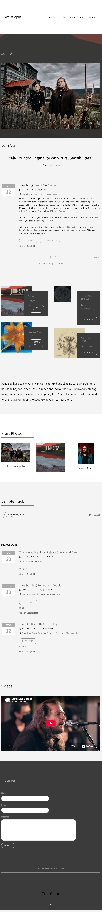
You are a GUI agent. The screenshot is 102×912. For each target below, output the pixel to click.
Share (25, 569)
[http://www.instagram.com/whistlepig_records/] (43, 893)
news (81, 17)
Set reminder (49, 240)
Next (96, 257)
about (73, 17)
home (51, 17)
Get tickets (28, 240)
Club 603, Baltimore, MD (32, 561)
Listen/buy (89, 319)
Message (5, 816)
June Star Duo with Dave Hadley (38, 624)
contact (93, 17)
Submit (8, 845)
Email (3, 804)
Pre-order (36, 308)
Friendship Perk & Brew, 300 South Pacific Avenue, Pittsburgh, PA (50, 633)
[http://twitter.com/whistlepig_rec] (58, 893)
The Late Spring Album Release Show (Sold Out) (48, 552)
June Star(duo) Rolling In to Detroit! (40, 585)
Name (3, 793)
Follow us (43, 263)
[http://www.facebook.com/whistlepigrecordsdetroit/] (51, 893)
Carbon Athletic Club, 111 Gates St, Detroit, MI (41, 594)
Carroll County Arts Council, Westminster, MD (41, 194)
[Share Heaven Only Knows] (90, 515)
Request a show (56, 263)
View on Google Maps (28, 246)
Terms (51, 904)
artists (62, 17)
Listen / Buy (36, 343)
